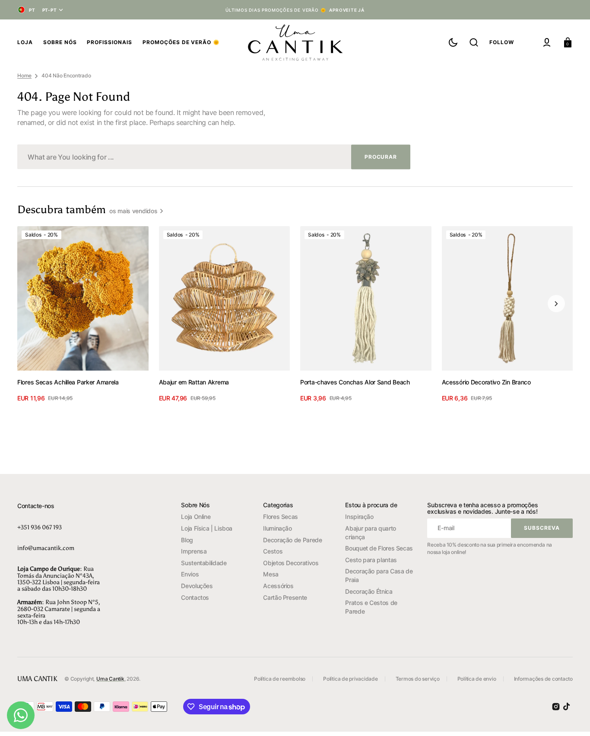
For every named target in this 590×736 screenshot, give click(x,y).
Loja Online (195, 516)
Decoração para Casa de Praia (378, 575)
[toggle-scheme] (453, 42)
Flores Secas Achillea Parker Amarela (68, 382)
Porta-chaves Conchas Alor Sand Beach (355, 382)
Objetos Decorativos (290, 562)
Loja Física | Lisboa (206, 528)
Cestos (272, 551)
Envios (190, 574)
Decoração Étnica (368, 591)
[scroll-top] (571, 717)
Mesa (271, 574)
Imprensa (193, 551)
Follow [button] (501, 42)
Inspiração (359, 516)
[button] (473, 42)
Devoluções (197, 585)
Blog (187, 540)
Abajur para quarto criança (370, 533)
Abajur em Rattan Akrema (194, 382)
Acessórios (278, 585)
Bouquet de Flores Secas (379, 548)
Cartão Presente (285, 597)
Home (24, 75)
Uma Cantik (110, 678)
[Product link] (83, 314)
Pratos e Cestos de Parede (371, 607)
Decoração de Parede (292, 540)
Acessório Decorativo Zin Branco (486, 382)
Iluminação (277, 528)
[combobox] (213, 156)
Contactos (195, 597)
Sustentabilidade (203, 562)
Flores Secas (280, 516)
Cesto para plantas (371, 559)
